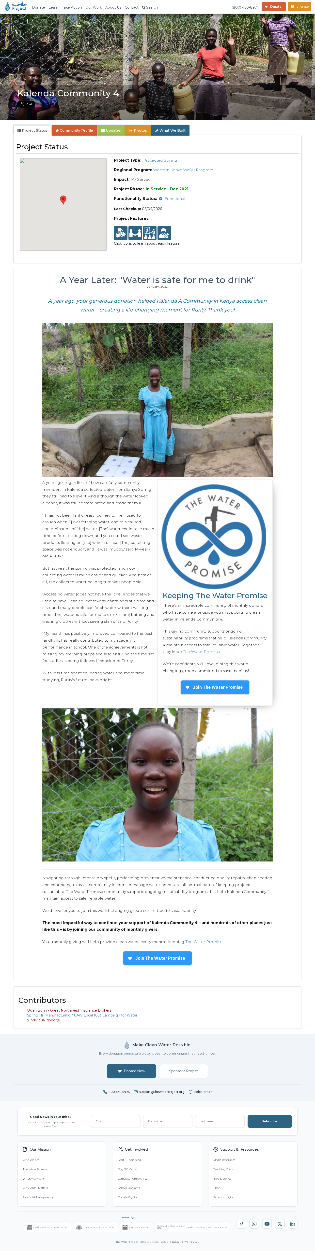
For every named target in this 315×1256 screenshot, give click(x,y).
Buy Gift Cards (127, 1169)
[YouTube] (267, 1224)
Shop (216, 1188)
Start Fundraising (129, 1160)
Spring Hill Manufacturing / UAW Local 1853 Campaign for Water (82, 1015)
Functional (175, 198)
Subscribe (270, 1121)
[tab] (32, 130)
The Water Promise (201, 651)
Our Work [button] (93, 7)
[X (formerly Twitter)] (280, 1224)
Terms (184, 1241)
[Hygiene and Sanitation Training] (150, 233)
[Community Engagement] (135, 233)
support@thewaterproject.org (162, 1092)
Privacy (174, 1241)
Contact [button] (132, 7)
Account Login (223, 1197)
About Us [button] (113, 7)
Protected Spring (160, 160)
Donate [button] (38, 7)
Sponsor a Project (183, 1071)
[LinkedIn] (293, 1224)
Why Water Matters (35, 1188)
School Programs (129, 1188)
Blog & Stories (222, 1178)
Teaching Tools (223, 1169)
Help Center (203, 1092)
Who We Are (31, 1160)
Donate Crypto (127, 1197)
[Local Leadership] (120, 233)
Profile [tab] (76, 130)
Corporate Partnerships (132, 1178)
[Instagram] (254, 1224)
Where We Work (33, 1178)
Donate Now (134, 1071)
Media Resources (224, 1160)
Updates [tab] (113, 130)
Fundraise (301, 6)
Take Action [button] (72, 7)
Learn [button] (53, 7)
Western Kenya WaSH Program (183, 170)
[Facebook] (241, 1224)
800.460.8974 (119, 1092)
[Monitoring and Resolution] (164, 233)
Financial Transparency (38, 1197)
